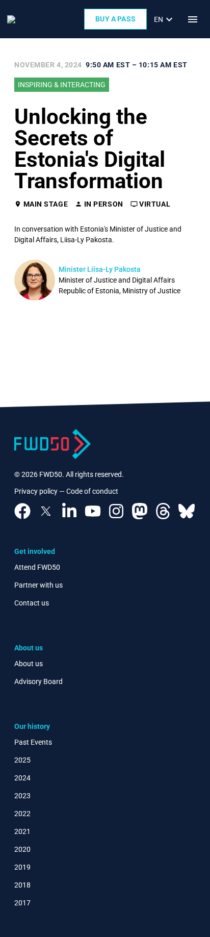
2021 (22, 831)
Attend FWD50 (37, 567)
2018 (22, 885)
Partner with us (38, 585)
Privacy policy (36, 491)
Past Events (33, 742)
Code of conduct (92, 491)
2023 (22, 796)
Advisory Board (38, 681)
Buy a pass (115, 19)
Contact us (31, 603)
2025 (22, 760)
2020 (22, 849)
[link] (164, 19)
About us (28, 664)
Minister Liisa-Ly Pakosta (100, 269)
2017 (22, 903)
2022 (22, 813)
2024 (22, 778)
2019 (22, 867)
